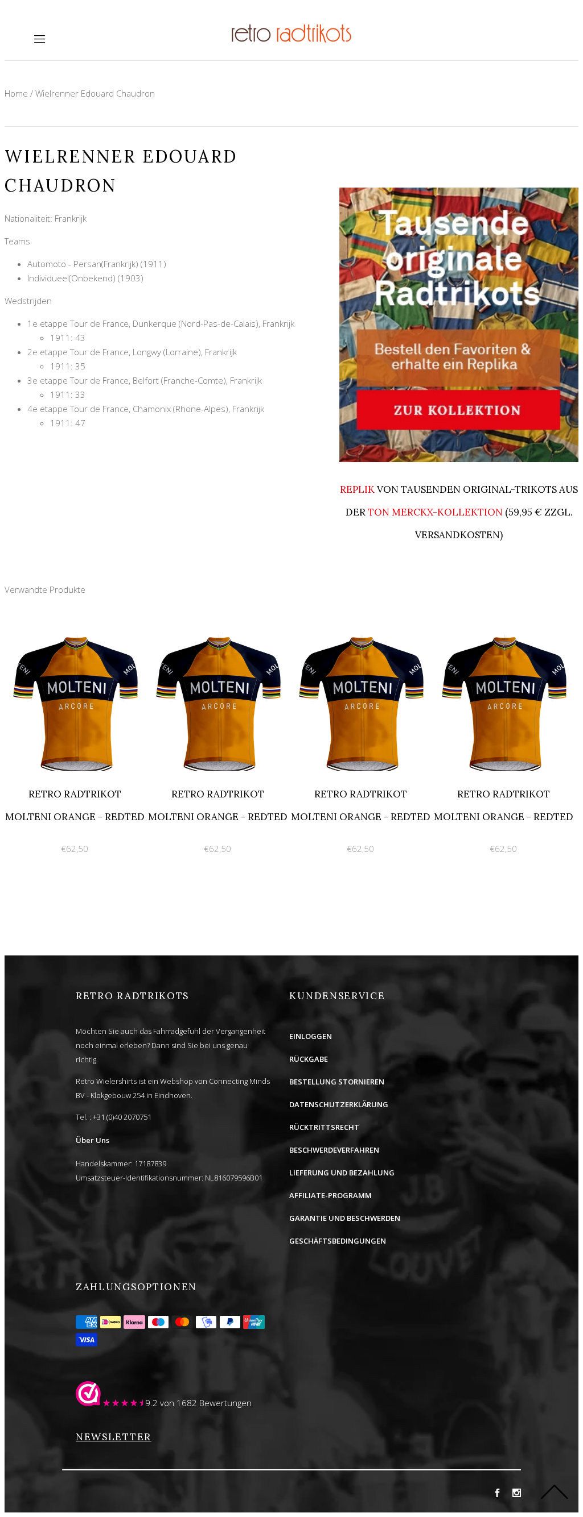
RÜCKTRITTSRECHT (324, 1127)
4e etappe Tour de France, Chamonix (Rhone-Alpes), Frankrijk (145, 408)
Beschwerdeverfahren (334, 1150)
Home (16, 93)
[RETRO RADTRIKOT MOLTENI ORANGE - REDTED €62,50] (76, 632)
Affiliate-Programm (330, 1195)
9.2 (151, 1402)
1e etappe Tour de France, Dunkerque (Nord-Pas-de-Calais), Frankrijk (160, 323)
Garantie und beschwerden (344, 1218)
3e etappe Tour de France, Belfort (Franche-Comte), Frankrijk (144, 380)
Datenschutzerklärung (338, 1104)
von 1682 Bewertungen (206, 1402)
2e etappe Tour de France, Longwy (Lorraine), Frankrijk (132, 352)
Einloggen (310, 1036)
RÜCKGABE (308, 1059)
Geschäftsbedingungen (337, 1241)
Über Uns (92, 1140)
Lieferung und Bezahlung (342, 1172)
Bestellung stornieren (336, 1082)
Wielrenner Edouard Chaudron (95, 93)
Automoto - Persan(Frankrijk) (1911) (96, 263)
